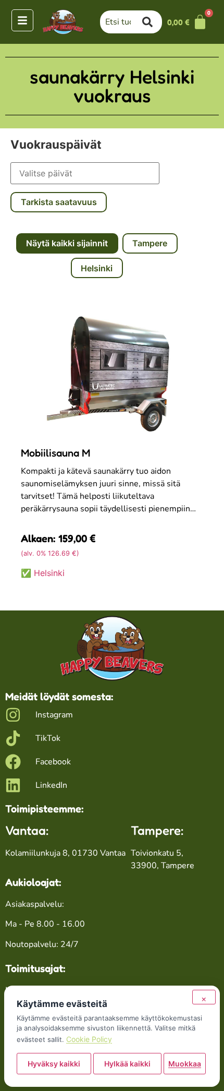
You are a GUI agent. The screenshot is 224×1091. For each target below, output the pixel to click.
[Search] (152, 21)
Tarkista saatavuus (59, 202)
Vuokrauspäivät (56, 144)
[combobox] (121, 21)
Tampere (149, 243)
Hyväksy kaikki (54, 1063)
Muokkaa (184, 1063)
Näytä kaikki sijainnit (67, 243)
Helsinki (97, 268)
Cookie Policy (89, 1039)
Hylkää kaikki (127, 1063)
